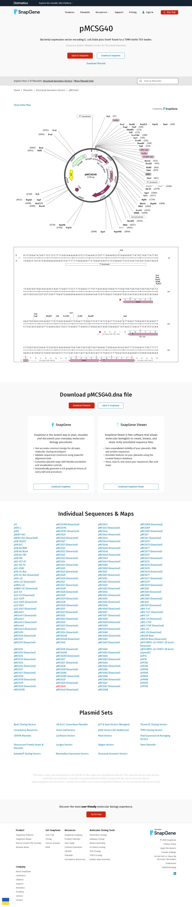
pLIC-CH (18, 592)
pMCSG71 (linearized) (151, 551)
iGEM (48, 847)
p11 (15, 524)
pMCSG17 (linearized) (25, 672)
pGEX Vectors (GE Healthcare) (113, 730)
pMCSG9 (144, 602)
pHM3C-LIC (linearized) (25, 588)
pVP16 (143, 659)
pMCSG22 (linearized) (67, 551)
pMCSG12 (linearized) (25, 652)
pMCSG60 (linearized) (109, 635)
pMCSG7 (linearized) (150, 538)
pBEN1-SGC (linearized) (26, 538)
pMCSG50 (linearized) (109, 568)
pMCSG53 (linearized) (109, 588)
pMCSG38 (60, 666)
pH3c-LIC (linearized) (24, 581)
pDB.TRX (18, 558)
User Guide (69, 843)
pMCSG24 (60, 561)
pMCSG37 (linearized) (67, 662)
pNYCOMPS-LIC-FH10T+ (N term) (156, 649)
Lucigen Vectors (64, 744)
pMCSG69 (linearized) (151, 531)
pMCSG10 (18, 632)
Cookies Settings (168, 852)
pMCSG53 (103, 585)
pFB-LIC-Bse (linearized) (26, 575)
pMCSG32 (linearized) (67, 618)
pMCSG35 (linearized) (67, 649)
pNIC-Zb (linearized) (150, 632)
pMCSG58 (103, 618)
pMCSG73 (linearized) (151, 558)
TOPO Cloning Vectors (151, 730)
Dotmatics (20, 888)
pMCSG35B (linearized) (67, 656)
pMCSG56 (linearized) (109, 608)
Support (119, 12)
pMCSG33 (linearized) (67, 625)
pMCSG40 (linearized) (67, 689)
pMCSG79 (145, 581)
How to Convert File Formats (28, 843)
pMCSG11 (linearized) (24, 642)
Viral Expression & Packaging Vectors (155, 737)
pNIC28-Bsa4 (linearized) (153, 639)
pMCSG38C (61, 672)
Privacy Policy (170, 844)
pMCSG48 (103, 551)
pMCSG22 (60, 548)
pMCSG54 (103, 592)
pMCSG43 (103, 538)
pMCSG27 (60, 581)
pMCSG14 (18, 662)
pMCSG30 (60, 602)
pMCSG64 (103, 662)
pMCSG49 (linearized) (109, 561)
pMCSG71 (145, 548)
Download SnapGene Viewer (131, 486)
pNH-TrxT (145, 608)
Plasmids (85, 12)
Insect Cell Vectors (65, 730)
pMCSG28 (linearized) (67, 592)
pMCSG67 (103, 683)
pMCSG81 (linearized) (151, 598)
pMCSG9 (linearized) (150, 605)
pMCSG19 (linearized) (25, 686)
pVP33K (144, 666)
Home (17, 90)
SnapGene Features (24, 835)
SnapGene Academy (73, 835)
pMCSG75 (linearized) (151, 565)
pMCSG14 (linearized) (25, 666)
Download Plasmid (96, 63)
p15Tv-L (17, 527)
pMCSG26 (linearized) (67, 578)
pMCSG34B (61, 635)
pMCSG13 (18, 656)
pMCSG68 (103, 689)
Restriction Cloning (98, 835)
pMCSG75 (145, 561)
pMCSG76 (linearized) (151, 571)
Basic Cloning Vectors (25, 724)
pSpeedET (145, 652)
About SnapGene (23, 871)
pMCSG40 (61, 686)
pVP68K (144, 679)
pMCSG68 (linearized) (151, 524)
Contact (19, 900)
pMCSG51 (102, 571)
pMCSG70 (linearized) (151, 544)
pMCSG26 (60, 575)
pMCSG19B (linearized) (67, 524)
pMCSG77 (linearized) (151, 578)
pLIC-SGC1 (19, 605)
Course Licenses (53, 843)
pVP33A (144, 662)
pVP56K (144, 672)
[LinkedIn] (175, 873)
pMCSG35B (61, 652)
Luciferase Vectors (65, 735)
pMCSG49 (103, 558)
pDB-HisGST (20, 541)
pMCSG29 (60, 595)
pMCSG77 (145, 575)
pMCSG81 (145, 595)
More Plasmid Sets (84, 81)
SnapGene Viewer (24, 839)
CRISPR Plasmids (22, 735)
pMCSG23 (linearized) (67, 558)
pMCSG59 (103, 625)
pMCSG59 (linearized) (109, 629)
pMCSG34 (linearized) (67, 632)
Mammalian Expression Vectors (72, 753)
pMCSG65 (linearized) (109, 672)
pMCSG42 (103, 531)
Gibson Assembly (97, 843)
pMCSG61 (102, 639)
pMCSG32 (60, 615)
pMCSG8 (144, 588)
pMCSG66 (103, 676)
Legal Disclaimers (168, 848)
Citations (19, 879)
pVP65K (144, 676)
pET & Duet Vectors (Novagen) (113, 724)
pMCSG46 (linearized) (109, 548)
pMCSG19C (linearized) (67, 531)
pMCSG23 (60, 554)
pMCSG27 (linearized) (67, 585)
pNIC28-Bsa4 (147, 635)
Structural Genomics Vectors (112, 753)
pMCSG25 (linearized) (67, 571)
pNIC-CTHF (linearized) (152, 625)
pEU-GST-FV (20, 561)
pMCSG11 (18, 639)
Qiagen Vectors (106, 744)
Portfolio (20, 892)
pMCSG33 (60, 622)
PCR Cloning (95, 851)
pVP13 (143, 656)
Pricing (133, 12)
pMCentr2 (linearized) (25, 622)
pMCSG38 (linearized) (67, 669)
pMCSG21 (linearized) (67, 544)
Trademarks (170, 863)
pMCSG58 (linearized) (109, 622)
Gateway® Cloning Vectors (27, 753)
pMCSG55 (103, 598)
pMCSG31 (60, 608)
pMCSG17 (18, 669)
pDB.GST (18, 544)
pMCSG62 (103, 649)
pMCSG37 (60, 659)
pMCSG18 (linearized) (25, 679)
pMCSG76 (145, 568)
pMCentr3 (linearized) (25, 629)
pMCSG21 (60, 541)
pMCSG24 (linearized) (67, 565)
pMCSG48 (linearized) (109, 554)
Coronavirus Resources (26, 730)
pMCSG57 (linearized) (109, 615)
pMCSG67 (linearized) (109, 686)
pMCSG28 (60, 588)
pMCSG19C (61, 527)
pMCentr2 (19, 618)
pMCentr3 (19, 625)
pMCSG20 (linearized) (67, 538)
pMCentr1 (19, 612)
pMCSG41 (102, 524)
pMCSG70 (145, 541)
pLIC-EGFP (19, 598)
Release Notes (22, 847)
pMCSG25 (60, 568)
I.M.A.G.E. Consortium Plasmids (72, 724)
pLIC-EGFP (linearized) (25, 602)
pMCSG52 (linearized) (109, 581)
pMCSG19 (18, 683)
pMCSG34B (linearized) (67, 639)
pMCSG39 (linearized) (67, 683)
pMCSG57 (103, 612)
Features (69, 12)
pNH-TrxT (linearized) (151, 612)
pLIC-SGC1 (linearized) (25, 608)
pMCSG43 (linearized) (109, 541)
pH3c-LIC (18, 578)
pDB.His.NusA (21, 551)
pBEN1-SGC (19, 534)
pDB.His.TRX (20, 554)
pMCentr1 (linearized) (25, 615)
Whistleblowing (169, 867)
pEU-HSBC (19, 568)
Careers (19, 896)
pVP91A (144, 686)
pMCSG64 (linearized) (109, 666)
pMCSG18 (18, 676)
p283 (16, 531)
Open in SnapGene (80, 55)
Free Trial (170, 12)
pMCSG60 (103, 632)
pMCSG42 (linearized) (109, 534)
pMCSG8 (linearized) (150, 592)
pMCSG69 (145, 527)
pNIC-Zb (144, 629)
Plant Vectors (105, 735)
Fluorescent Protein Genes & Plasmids (28, 746)
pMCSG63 (103, 656)
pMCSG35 (60, 642)
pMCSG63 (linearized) (109, 659)
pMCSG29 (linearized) (67, 598)
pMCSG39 (60, 679)
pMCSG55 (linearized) (109, 602)
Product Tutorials (72, 839)
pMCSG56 (103, 605)
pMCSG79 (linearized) (151, 585)
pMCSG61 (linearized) (109, 642)
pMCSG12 (18, 649)
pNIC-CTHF (145, 622)
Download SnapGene (110, 55)
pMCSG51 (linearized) (109, 575)
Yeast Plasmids (148, 744)
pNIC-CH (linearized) (150, 618)
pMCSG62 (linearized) (109, 652)
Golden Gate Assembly (100, 859)
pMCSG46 (103, 544)
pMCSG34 (60, 629)
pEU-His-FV (19, 565)
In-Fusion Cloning (97, 847)
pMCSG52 (103, 578)
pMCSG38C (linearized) (67, 676)
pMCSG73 (145, 554)
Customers (21, 875)
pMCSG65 (103, 669)
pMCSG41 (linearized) (109, 527)
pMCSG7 (144, 534)
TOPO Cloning (96, 855)
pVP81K (144, 683)
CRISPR (68, 851)
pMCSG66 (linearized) (109, 679)
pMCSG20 (60, 534)
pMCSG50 (103, 565)
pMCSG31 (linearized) (67, 612)
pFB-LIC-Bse (20, 571)
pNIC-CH (144, 615)
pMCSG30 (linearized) (67, 605)
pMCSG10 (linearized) (25, 635)
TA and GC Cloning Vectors (153, 724)
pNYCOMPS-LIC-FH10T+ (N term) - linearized (157, 644)
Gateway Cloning (97, 839)
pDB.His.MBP (20, 548)
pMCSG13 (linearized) (25, 659)
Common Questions (73, 847)
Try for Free (96, 814)
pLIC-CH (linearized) (24, 595)
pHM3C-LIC (19, 585)
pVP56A (144, 669)
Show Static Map (22, 105)
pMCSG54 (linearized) (109, 595)
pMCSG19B (19, 689)
